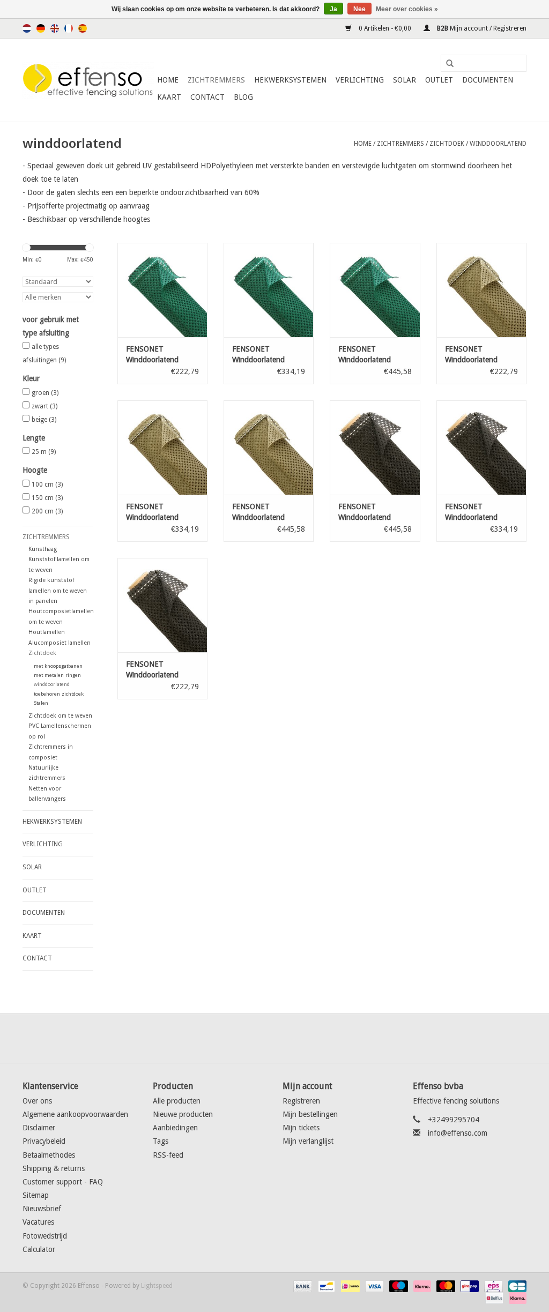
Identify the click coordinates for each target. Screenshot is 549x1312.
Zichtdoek (446, 143)
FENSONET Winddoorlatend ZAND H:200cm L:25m (258, 512)
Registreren (301, 1101)
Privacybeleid (44, 1141)
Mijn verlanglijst (308, 1141)
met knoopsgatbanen (58, 666)
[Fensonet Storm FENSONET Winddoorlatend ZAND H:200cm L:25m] (269, 447)
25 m (44, 452)
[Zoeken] (446, 64)
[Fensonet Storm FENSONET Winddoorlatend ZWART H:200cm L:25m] (375, 447)
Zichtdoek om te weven (60, 715)
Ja (333, 9)
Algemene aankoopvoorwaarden (75, 1114)
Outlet (439, 80)
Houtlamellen (46, 632)
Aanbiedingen (175, 1127)
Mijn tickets (301, 1127)
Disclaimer (39, 1127)
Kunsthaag (42, 549)
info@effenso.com (457, 1133)
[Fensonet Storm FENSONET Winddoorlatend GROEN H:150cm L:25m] (269, 290)
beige (44, 419)
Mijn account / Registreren (480, 28)
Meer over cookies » (407, 9)
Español (82, 28)
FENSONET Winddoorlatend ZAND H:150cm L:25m (152, 512)
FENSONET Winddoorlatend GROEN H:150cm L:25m (260, 355)
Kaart (169, 97)
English (54, 28)
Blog (243, 97)
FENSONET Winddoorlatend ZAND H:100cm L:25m (471, 355)
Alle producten (177, 1101)
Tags (160, 1141)
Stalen (41, 703)
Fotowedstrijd (45, 1236)
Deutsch (40, 28)
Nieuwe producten (183, 1114)
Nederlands (27, 28)
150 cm (47, 498)
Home (168, 80)
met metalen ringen (57, 675)
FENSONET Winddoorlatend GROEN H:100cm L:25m (154, 355)
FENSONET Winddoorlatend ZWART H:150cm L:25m (473, 512)
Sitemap (36, 1195)
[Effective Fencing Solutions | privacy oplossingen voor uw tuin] (88, 80)
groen (45, 393)
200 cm (47, 511)
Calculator (39, 1249)
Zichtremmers (216, 80)
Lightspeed (157, 1285)
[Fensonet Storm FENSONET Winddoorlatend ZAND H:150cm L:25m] (162, 447)
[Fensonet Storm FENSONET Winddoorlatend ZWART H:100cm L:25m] (162, 605)
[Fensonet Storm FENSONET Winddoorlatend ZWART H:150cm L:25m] (481, 447)
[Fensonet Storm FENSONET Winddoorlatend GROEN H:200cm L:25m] (375, 290)
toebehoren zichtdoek (59, 694)
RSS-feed (168, 1155)
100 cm (47, 484)
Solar (404, 80)
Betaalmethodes (49, 1155)
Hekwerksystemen (290, 80)
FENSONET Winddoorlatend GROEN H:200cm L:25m (366, 355)
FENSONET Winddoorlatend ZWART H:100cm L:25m (154, 670)
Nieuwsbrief (42, 1208)
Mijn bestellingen (310, 1114)
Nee (359, 9)
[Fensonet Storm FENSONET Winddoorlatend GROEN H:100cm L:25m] (162, 290)
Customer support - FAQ (63, 1181)
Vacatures (38, 1222)
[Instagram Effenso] (313, 1038)
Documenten (487, 80)
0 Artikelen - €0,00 (385, 28)
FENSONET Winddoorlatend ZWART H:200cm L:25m (366, 512)
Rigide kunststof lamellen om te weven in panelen (57, 591)
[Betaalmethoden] (302, 1285)
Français (68, 28)
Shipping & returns (54, 1168)
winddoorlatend (498, 143)
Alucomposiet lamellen (59, 642)
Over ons (37, 1101)
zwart (44, 406)
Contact (207, 97)
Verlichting (360, 80)
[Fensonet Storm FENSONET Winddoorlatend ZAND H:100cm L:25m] (481, 290)
